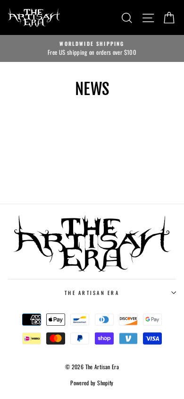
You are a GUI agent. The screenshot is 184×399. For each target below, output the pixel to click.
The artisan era (92, 292)
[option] (92, 49)
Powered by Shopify (92, 383)
